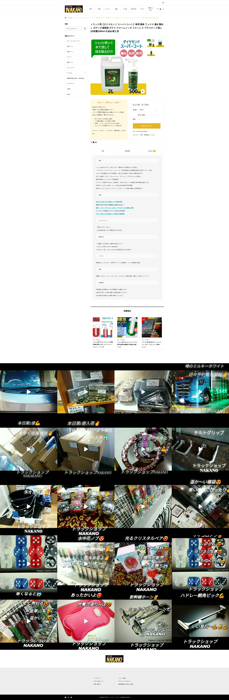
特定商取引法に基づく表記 (125, 684)
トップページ (97, 678)
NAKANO (133, 9)
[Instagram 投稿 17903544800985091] (28, 621)
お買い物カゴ (97, 684)
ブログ (142, 9)
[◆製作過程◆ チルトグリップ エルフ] (200, 449)
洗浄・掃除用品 (144, 135)
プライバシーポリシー (124, 681)
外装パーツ (70, 46)
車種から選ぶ (150, 9)
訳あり (69, 94)
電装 (116, 9)
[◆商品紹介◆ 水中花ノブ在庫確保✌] (85, 563)
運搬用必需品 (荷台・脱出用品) (75, 78)
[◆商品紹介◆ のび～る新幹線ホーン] (143, 621)
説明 (103, 151)
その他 (125, 9)
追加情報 (127, 151)
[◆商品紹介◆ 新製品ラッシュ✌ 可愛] (143, 506)
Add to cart (148, 126)
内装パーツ (70, 51)
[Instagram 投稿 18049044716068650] (28, 563)
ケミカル (152, 135)
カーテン (107, 9)
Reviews (151, 151)
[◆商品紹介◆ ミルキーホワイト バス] (200, 392)
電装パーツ (70, 62)
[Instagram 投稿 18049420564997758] (200, 563)
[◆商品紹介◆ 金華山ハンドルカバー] (143, 449)
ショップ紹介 (122, 678)
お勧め (69, 89)
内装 (99, 9)
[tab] (103, 150)
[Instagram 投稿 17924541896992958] (28, 449)
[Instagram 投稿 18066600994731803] (85, 449)
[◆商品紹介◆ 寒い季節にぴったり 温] (200, 506)
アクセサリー (70, 83)
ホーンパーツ (70, 67)
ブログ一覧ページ (98, 681)
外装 (90, 9)
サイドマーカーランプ (73, 41)
